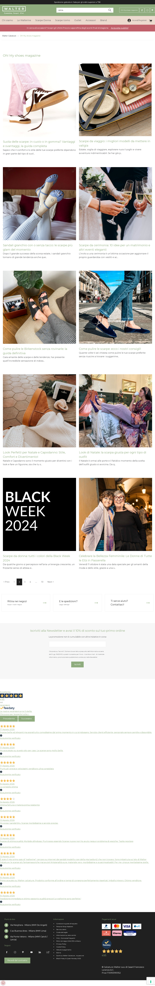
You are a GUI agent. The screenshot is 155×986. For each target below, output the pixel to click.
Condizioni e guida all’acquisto (66, 924)
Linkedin (39, 952)
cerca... (61, 10)
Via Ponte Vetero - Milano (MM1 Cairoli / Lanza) (28, 938)
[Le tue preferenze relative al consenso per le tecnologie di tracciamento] (150, 981)
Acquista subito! (119, 28)
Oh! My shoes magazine (129, 10)
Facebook (142, 10)
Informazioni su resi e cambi (66, 935)
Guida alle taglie (61, 932)
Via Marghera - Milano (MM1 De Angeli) (28, 925)
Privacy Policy (61, 944)
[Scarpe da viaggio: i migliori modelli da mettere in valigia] (115, 101)
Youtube (31, 952)
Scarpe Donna (43, 20)
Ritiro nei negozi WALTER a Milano (68, 941)
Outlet (77, 20)
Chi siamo (7, 20)
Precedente (9, 718)
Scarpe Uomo (62, 20)
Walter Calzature (9, 36)
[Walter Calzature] (14, 10)
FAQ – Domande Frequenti (65, 938)
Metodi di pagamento (63, 950)
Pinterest (152, 10)
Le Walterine (24, 20)
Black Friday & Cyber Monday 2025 (68, 958)
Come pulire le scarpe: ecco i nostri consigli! (110, 349)
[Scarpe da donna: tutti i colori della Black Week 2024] (39, 516)
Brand (103, 20)
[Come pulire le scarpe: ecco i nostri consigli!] (115, 309)
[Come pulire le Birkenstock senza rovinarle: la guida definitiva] (39, 309)
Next (49, 582)
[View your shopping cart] (150, 20)
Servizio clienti (61, 929)
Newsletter (48, 952)
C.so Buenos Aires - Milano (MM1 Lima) (28, 931)
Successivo (26, 718)
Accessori (91, 20)
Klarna (58, 953)
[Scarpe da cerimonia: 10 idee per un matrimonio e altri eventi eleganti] (115, 205)
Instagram (147, 10)
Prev (7, 582)
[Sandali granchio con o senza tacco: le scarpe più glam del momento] (39, 205)
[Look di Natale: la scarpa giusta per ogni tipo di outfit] (115, 412)
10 (42, 582)
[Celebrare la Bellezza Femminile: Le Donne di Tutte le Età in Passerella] (115, 516)
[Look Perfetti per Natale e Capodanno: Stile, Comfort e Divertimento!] (39, 412)
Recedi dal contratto (17, 960)
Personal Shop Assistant (64, 926)
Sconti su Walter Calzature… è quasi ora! (70, 955)
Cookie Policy (61, 947)
